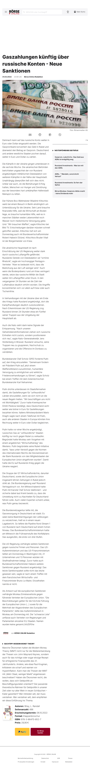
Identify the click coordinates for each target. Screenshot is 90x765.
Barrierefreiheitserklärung (25, 758)
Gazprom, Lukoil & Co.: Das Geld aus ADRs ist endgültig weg (69, 158)
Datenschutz (45, 758)
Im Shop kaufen (40, 732)
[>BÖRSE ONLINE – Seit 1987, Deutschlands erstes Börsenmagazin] (14, 12)
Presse (70, 758)
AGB (58, 758)
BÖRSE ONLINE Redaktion (24, 633)
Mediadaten (68, 762)
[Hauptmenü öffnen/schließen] (5, 11)
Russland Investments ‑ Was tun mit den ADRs (69, 166)
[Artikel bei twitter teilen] (60, 134)
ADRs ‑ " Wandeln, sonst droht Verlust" (67, 175)
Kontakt (43, 762)
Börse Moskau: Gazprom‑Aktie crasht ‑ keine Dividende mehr (70, 192)
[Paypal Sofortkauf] (22, 732)
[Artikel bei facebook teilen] (50, 134)
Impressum (55, 762)
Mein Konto (81, 12)
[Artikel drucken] (40, 134)
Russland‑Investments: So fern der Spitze (68, 184)
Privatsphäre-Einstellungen (26, 762)
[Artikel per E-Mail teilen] (30, 134)
